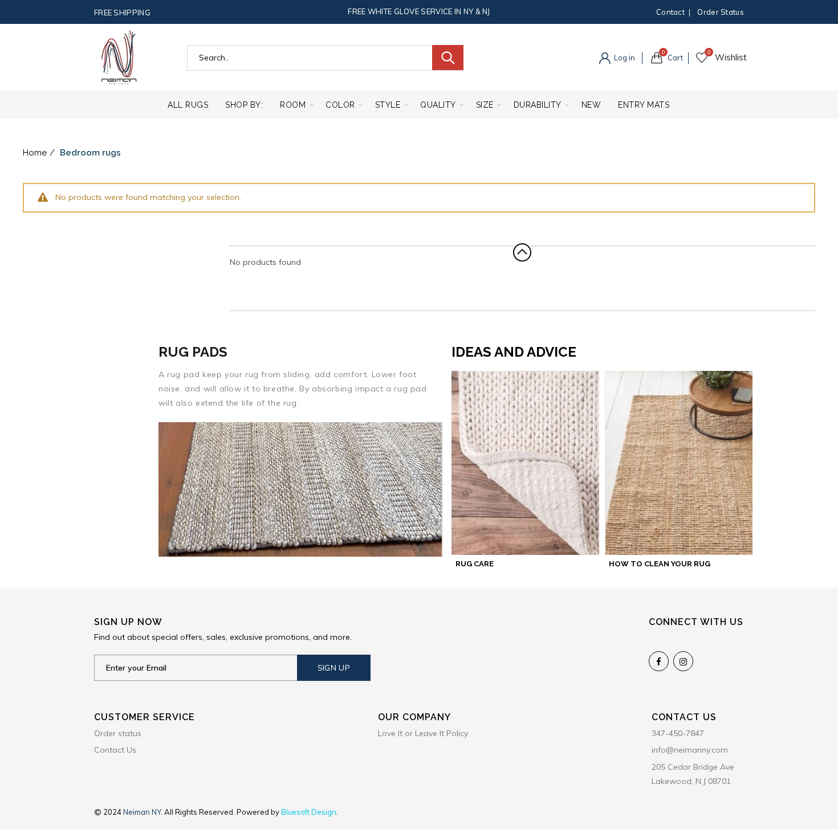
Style (388, 104)
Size (485, 104)
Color (340, 104)
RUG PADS (192, 352)
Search (447, 57)
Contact (670, 12)
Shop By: (244, 104)
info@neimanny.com (690, 750)
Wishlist (708, 52)
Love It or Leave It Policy (423, 733)
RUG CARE (474, 564)
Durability (538, 104)
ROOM (293, 104)
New (591, 104)
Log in (623, 57)
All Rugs (188, 104)
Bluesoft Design (308, 811)
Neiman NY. (143, 811)
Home (35, 153)
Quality (438, 104)
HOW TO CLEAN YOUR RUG (659, 564)
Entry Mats (643, 104)
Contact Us (115, 750)
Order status (720, 12)
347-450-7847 (678, 733)
